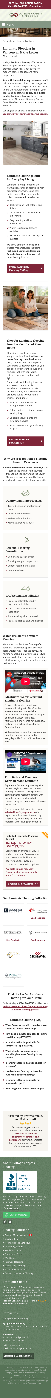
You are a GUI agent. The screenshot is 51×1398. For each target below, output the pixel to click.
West (20, 1372)
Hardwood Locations (33, 1378)
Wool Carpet (10, 1258)
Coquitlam (18, 1375)
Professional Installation (16, 1269)
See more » (14, 1208)
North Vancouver (30, 1372)
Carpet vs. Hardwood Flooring (19, 1273)
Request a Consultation (17, 1355)
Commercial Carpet (14, 1254)
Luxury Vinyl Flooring (15, 1265)
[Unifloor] (37, 935)
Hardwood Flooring (14, 1261)
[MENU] (3, 24)
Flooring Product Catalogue (17, 1242)
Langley (9, 1372)
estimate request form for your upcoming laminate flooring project (25, 1008)
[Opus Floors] (37, 912)
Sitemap (6, 1378)
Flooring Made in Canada (16, 1235)
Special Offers (11, 1239)
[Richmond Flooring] (13, 935)
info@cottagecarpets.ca (20, 1348)
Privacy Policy (32, 1380)
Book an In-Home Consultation (19, 441)
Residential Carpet (13, 1250)
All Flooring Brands (14, 1246)
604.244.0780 (20, 6)
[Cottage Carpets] (25, 15)
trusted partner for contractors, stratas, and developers (24, 1136)
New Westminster (29, 1375)
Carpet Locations (17, 1378)
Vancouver (39, 1367)
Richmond (42, 1370)
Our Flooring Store (11, 1367)
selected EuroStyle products (20, 812)
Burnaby (41, 1372)
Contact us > (36, 6)
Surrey (15, 1372)
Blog (45, 1378)
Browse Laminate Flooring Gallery (19, 268)
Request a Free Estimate (22, 883)
